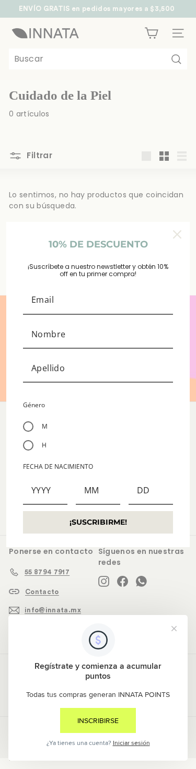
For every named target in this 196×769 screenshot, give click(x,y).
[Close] (177, 234)
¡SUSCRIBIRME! (98, 522)
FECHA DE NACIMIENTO (58, 466)
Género (34, 404)
